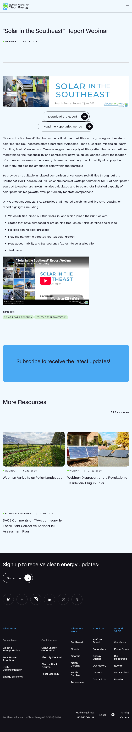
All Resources (120, 412)
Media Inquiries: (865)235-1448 (85, 715)
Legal (102, 715)
